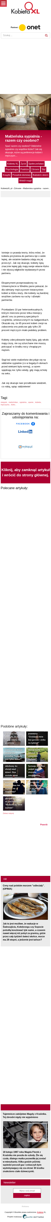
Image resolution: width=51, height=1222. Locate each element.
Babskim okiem (40, 175)
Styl (43, 169)
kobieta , (38, 402)
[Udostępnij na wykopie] (25, 447)
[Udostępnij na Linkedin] (25, 431)
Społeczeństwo (36, 164)
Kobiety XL (12, 164)
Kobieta (40, 1212)
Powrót (43, 824)
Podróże (24, 169)
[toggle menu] (3, 3)
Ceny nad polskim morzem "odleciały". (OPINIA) (23, 887)
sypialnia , (24, 402)
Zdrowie (35, 169)
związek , (4, 402)
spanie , (31, 402)
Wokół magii (25, 180)
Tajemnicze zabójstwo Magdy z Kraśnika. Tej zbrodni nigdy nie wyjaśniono (25, 1115)
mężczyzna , (6, 405)
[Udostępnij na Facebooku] (25, 424)
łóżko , (13, 405)
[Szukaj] (46, 35)
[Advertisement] (25, 66)
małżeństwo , (14, 402)
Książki (6, 175)
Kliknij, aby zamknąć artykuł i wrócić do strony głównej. (25, 472)
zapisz (27, 1195)
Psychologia (12, 169)
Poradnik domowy (21, 175)
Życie (23, 164)
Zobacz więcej (8, 813)
